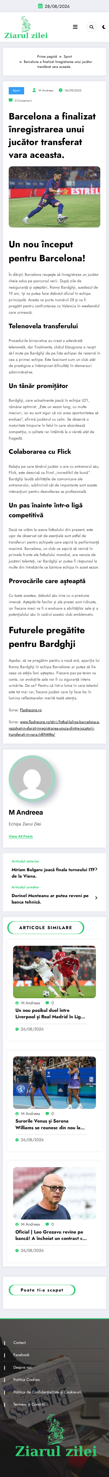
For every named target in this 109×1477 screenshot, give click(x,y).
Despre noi (22, 1367)
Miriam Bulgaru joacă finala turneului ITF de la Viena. (53, 873)
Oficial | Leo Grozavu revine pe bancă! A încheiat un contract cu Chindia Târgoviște (50, 1235)
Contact (19, 1342)
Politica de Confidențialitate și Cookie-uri (47, 1392)
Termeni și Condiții (29, 1404)
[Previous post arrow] (96, 869)
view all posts (21, 836)
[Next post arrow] (96, 897)
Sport (16, 90)
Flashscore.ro (31, 710)
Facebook (21, 1355)
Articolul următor (25, 887)
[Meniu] (75, 27)
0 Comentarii (23, 100)
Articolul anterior (25, 861)
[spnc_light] (104, 27)
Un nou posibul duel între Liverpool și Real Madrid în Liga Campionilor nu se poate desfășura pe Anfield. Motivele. (49, 1013)
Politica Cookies (26, 1379)
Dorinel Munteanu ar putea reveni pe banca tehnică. (50, 899)
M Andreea (46, 90)
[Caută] (91, 26)
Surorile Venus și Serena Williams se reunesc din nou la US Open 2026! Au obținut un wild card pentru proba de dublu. (48, 1124)
